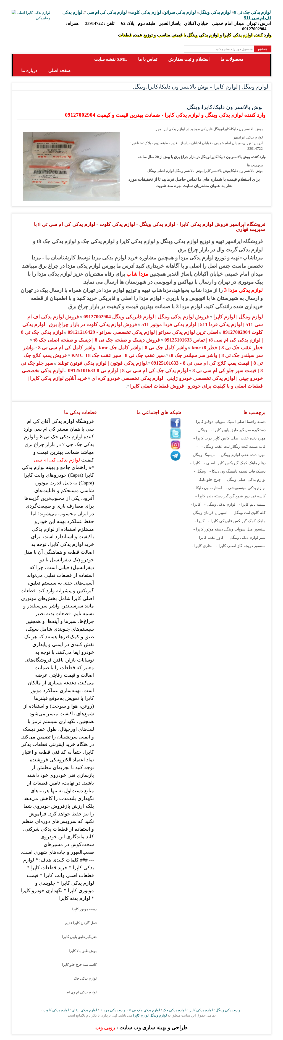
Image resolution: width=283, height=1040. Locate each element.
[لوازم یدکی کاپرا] (31, 15)
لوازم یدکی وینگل (215, 12)
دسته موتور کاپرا (84, 909)
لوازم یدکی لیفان (84, 1010)
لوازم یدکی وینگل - (219, 504)
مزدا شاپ (137, 274)
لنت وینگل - (240, 513)
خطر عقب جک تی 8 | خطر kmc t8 (226, 347)
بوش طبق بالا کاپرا (83, 951)
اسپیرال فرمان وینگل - (208, 513)
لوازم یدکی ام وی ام (82, 992)
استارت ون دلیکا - (207, 488)
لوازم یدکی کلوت (145, 12)
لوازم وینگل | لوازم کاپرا (237, 316)
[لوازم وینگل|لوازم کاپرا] (22, 59)
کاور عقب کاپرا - (210, 537)
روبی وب (105, 1027)
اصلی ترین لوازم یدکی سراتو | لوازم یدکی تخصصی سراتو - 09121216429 (142, 332)
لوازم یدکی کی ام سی (107, 12)
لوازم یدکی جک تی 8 (252, 12)
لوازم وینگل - (229, 455)
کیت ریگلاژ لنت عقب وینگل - (224, 446)
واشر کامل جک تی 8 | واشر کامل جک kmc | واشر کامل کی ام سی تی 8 (112, 347)
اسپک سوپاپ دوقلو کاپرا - (214, 422)
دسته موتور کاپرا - (208, 529)
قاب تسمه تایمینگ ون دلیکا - (232, 471)
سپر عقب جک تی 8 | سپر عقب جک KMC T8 (117, 355)
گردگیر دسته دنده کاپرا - (215, 496)
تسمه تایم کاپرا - (252, 504)
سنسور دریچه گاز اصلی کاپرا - (241, 546)
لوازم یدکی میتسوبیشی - (246, 488)
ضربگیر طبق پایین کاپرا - (231, 430)
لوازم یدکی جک (85, 978)
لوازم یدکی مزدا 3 (243, 290)
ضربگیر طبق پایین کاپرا (79, 937)
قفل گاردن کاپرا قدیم (81, 923)
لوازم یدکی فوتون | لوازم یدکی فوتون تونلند (101, 363)
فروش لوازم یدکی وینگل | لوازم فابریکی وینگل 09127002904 (145, 316)
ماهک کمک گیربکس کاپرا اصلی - (230, 463)
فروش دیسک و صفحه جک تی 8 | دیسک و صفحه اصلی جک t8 (96, 340)
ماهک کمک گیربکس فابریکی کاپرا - (237, 521)
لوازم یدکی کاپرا (200, 1010)
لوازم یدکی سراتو (180, 12)
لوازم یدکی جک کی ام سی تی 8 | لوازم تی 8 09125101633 (127, 370)
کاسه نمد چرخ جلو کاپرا (79, 964)
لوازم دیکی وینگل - (242, 537)
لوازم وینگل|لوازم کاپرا (149, 1015)
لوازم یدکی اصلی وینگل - (245, 480)
